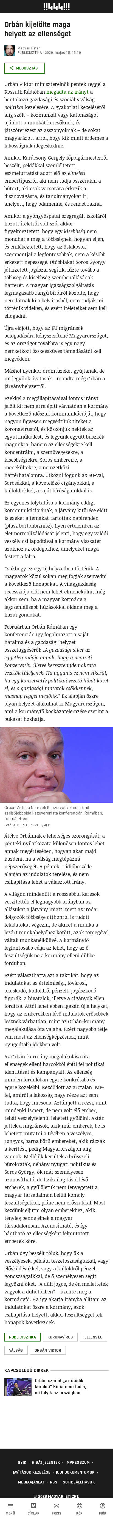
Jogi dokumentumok (75, 1472)
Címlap (33, 1513)
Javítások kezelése (31, 1472)
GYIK (22, 1462)
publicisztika (30, 53)
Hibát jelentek (46, 1462)
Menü (10, 1513)
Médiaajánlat (31, 1482)
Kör (79, 1513)
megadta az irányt (67, 91)
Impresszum (78, 1462)
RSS (53, 1482)
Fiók (102, 1513)
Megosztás (27, 68)
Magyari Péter (29, 48)
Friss (56, 1513)
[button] (22, 1337)
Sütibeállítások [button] (79, 1482)
